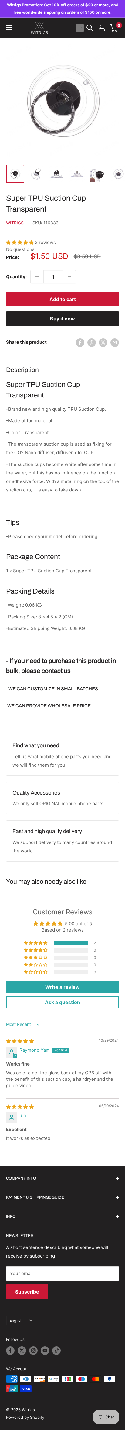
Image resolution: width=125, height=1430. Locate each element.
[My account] (102, 28)
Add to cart (62, 299)
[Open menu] (9, 27)
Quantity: (16, 277)
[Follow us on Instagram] (33, 1350)
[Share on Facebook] (80, 342)
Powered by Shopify (25, 1417)
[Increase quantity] (69, 276)
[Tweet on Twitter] (103, 342)
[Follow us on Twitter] (22, 1350)
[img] (20, 1041)
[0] (114, 28)
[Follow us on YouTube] (45, 1350)
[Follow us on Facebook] (10, 1350)
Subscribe (27, 1292)
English (16, 1320)
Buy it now (62, 319)
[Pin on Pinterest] (91, 342)
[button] (80, 28)
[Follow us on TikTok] (56, 1350)
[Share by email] (114, 342)
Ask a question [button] (62, 1002)
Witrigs (15, 222)
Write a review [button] (62, 987)
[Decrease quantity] (37, 276)
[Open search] (89, 28)
